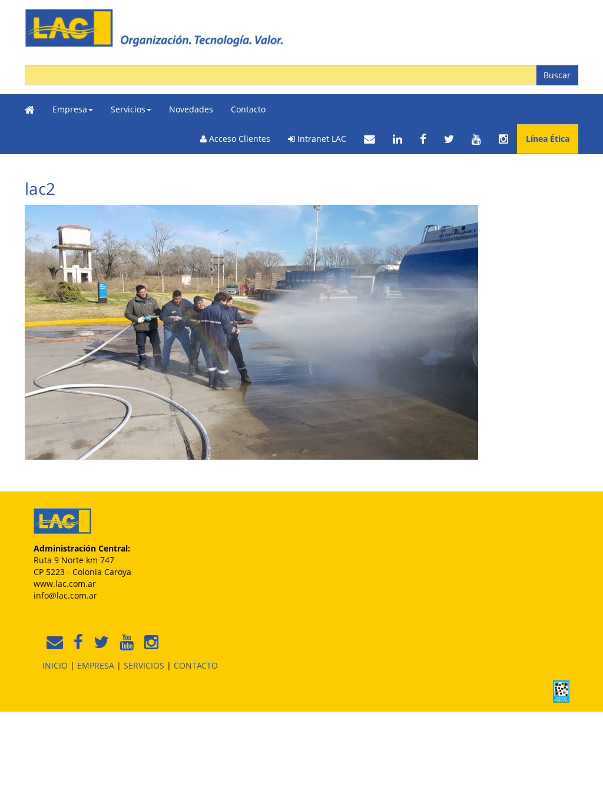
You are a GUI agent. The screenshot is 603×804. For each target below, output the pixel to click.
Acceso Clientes (238, 138)
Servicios (128, 109)
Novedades (191, 109)
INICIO (55, 665)
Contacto (248, 109)
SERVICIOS (144, 665)
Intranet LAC (320, 138)
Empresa (69, 109)
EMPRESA (95, 665)
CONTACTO (196, 665)
